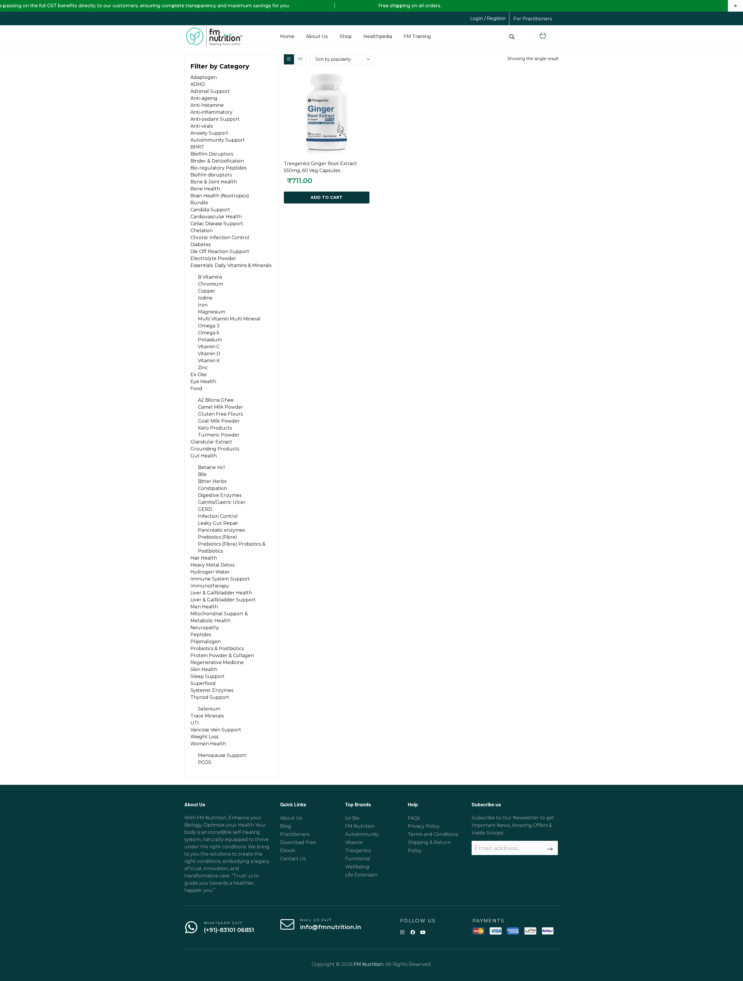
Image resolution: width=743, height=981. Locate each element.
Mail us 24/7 (316, 920)
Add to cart (326, 197)
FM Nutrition (368, 964)
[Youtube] (423, 932)
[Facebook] (412, 932)
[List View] (300, 59)
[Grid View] (289, 59)
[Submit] (549, 849)
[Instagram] (402, 932)
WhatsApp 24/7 (223, 923)
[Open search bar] (512, 36)
